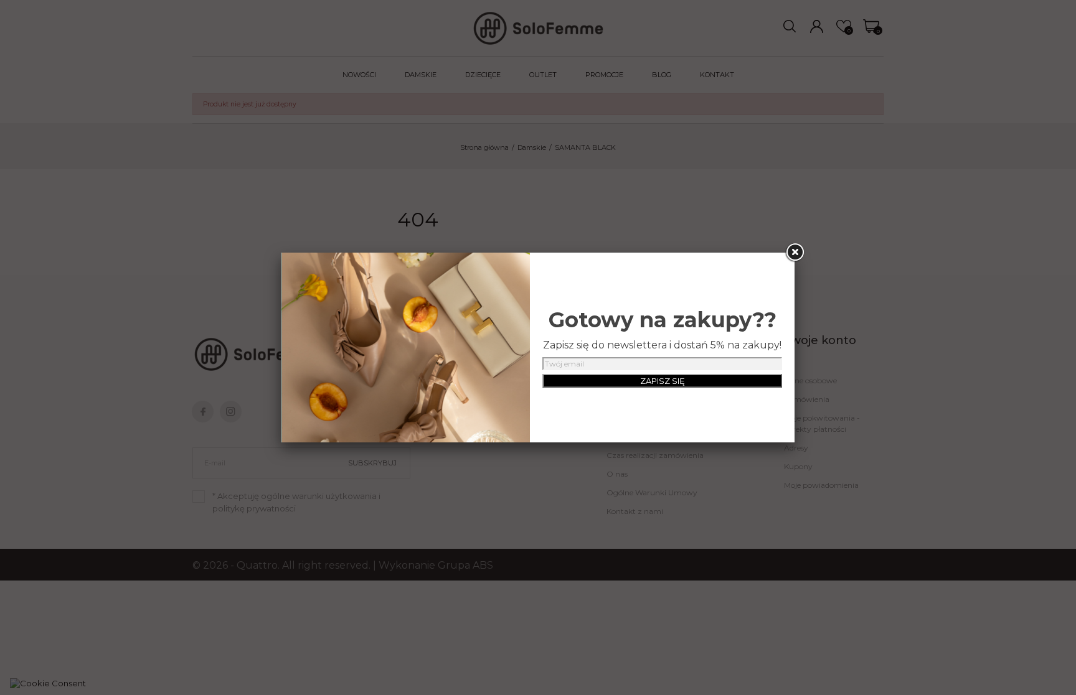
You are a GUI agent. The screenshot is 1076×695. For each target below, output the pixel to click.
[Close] (794, 252)
